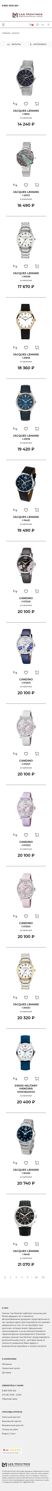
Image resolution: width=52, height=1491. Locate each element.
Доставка (6, 1372)
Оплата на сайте (10, 1429)
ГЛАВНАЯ (6, 33)
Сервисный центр (11, 1368)
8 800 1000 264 (10, 5)
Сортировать (39, 44)
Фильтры (16, 44)
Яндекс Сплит (9, 1433)
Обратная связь (9, 1399)
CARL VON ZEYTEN (17, 52)
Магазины (7, 1364)
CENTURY (13, 48)
